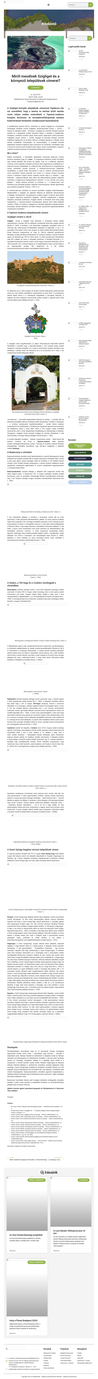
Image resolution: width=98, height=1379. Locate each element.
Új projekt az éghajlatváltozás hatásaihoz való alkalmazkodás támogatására (84, 246)
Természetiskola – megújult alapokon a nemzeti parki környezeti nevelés (85, 401)
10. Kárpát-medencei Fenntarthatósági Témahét (85, 226)
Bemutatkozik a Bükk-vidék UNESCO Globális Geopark (85, 342)
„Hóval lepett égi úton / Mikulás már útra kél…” (85, 283)
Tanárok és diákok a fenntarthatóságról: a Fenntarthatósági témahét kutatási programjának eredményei (85, 191)
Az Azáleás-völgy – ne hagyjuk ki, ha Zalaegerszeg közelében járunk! (85, 208)
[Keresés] (90, 4)
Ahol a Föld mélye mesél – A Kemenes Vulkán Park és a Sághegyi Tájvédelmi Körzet (85, 171)
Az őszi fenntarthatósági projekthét (84, 52)
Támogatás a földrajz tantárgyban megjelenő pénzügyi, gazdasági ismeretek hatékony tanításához (85, 151)
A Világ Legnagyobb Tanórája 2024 (85, 323)
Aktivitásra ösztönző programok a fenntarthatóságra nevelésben (85, 381)
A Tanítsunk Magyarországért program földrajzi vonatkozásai (84, 111)
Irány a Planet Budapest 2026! (83, 89)
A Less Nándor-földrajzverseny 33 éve (85, 71)
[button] (48, 4)
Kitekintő (49, 24)
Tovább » (81, 59)
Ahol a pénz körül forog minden (84, 303)
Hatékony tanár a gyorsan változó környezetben (84, 418)
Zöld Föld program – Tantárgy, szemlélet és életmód (85, 361)
